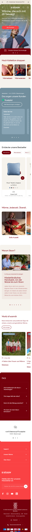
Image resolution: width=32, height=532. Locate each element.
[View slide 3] (17, 438)
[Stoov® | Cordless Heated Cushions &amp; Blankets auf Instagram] (7, 494)
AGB (22, 513)
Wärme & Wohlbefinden (9, 334)
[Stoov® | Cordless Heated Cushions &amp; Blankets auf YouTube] (12, 494)
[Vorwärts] (28, 2)
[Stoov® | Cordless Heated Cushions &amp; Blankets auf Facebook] (3, 494)
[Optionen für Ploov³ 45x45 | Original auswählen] (22, 178)
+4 (17, 187)
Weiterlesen (5, 364)
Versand (25, 513)
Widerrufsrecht (6, 513)
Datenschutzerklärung (15, 513)
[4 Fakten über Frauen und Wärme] (13, 343)
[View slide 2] (15, 438)
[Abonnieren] (25, 486)
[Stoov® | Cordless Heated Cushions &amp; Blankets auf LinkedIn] (17, 494)
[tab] (6, 152)
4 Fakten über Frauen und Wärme (13, 361)
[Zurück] (2, 2)
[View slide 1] (13, 438)
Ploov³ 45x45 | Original (14, 183)
